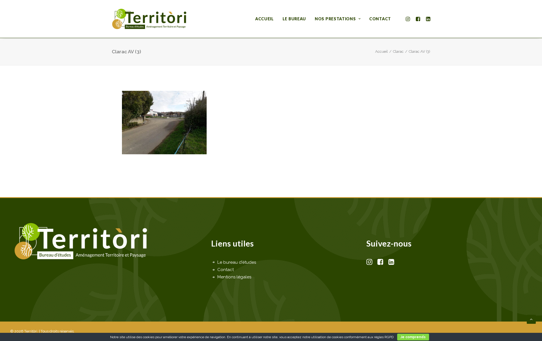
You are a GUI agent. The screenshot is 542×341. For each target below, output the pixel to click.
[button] (408, 19)
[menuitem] (264, 19)
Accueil (264, 18)
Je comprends (413, 337)
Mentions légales (234, 277)
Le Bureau (294, 18)
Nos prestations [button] (335, 18)
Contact (380, 18)
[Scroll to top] (531, 319)
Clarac (398, 51)
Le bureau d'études (236, 262)
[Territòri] (149, 19)
